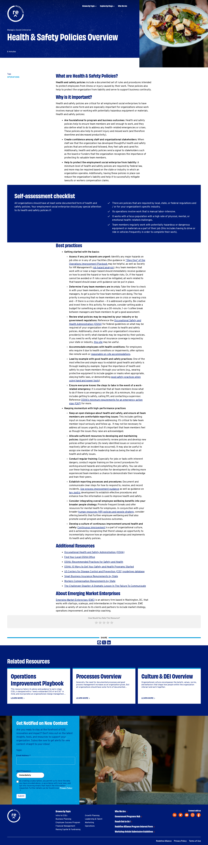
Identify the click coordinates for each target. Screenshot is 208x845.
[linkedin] (174, 815)
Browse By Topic (88, 6)
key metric (75, 492)
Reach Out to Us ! (122, 821)
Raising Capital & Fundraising (68, 829)
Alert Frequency (23, 771)
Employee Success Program (68, 822)
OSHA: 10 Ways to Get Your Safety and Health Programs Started (99, 566)
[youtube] (187, 815)
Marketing (89, 822)
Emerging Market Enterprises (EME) (75, 600)
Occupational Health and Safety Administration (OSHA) (94, 552)
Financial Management (65, 826)
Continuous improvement (91, 527)
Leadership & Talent (93, 819)
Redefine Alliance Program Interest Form (134, 826)
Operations (13, 77)
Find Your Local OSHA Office (79, 557)
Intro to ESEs (61, 815)
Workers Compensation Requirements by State (89, 581)
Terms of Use (195, 841)
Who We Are (122, 6)
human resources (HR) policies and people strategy (106, 512)
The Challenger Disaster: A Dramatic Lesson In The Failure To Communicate (105, 586)
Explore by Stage (106, 6)
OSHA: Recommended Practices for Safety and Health (93, 562)
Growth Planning (92, 815)
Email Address (23, 755)
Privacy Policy (66, 788)
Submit (21, 796)
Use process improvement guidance (99, 489)
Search (184, 13)
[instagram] (193, 815)
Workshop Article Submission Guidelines (134, 831)
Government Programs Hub (127, 816)
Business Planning (63, 819)
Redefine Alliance (164, 841)
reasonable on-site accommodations (110, 354)
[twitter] (181, 815)
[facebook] (199, 815)
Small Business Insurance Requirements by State (91, 576)
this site (98, 342)
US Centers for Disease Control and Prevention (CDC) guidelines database (104, 571)
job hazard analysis (103, 267)
